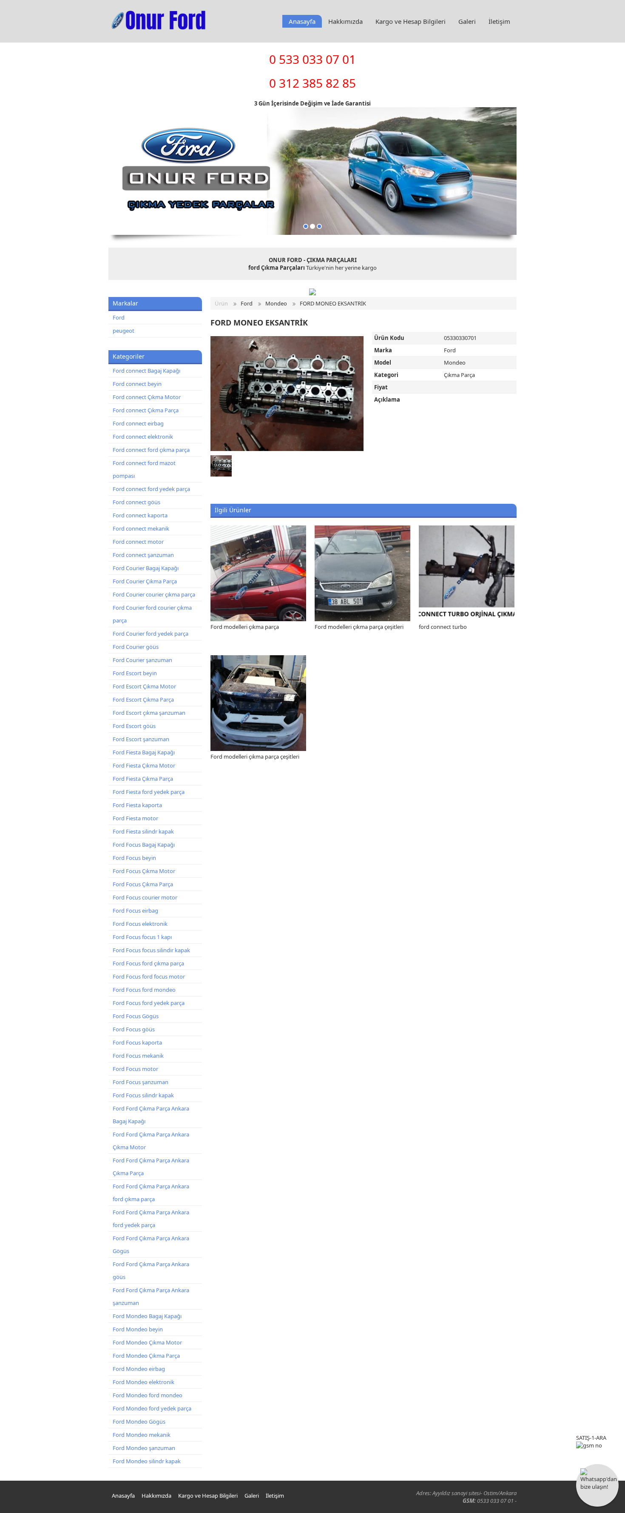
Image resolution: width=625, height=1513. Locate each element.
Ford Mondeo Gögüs (139, 1421)
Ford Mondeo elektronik (143, 1382)
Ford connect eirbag (138, 423)
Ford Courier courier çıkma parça (154, 594)
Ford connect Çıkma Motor (147, 397)
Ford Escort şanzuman (141, 739)
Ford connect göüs (136, 502)
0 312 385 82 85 (312, 83)
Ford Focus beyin (134, 858)
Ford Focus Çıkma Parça (143, 884)
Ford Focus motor (135, 1069)
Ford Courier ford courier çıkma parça (152, 614)
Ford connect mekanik (141, 528)
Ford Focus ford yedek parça (149, 1003)
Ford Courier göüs (136, 647)
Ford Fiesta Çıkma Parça (143, 778)
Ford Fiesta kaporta (137, 805)
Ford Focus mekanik (138, 1055)
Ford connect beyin (137, 384)
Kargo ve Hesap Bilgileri (410, 21)
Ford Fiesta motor (135, 818)
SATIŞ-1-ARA (591, 1438)
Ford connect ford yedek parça (151, 489)
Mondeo (276, 303)
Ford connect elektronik (143, 436)
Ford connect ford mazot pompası (144, 469)
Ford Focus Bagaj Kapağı (144, 844)
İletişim (499, 21)
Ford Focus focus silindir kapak (151, 950)
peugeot (123, 330)
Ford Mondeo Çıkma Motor (147, 1342)
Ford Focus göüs (134, 1029)
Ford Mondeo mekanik (141, 1435)
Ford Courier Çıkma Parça (145, 581)
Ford (119, 317)
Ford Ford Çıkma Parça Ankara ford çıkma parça (151, 1192)
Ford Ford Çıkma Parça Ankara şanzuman (151, 1296)
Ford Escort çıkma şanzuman (149, 713)
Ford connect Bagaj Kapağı (146, 370)
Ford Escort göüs (134, 726)
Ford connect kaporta (140, 515)
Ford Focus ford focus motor (149, 976)
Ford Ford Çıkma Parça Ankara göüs (151, 1270)
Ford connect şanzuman (143, 555)
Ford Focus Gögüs (136, 1016)
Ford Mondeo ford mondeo (147, 1395)
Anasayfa (302, 21)
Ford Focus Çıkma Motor (144, 871)
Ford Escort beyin (135, 673)
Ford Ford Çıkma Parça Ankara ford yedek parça (151, 1218)
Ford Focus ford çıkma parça (148, 963)
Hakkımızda (345, 21)
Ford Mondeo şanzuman (144, 1448)
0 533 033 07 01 (312, 59)
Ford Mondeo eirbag (139, 1369)
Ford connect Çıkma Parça (146, 410)
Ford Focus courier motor (145, 897)
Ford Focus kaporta (137, 1042)
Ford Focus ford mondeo (144, 989)
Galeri (467, 21)
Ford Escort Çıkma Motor (144, 686)
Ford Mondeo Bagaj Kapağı (147, 1316)
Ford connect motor (138, 541)
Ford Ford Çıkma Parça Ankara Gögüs (151, 1244)
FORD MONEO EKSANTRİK (333, 303)
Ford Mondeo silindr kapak (147, 1461)
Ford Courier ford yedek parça (150, 633)
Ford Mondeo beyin (138, 1329)
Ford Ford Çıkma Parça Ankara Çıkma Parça (151, 1166)
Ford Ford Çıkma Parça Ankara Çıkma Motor (151, 1140)
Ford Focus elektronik (140, 924)
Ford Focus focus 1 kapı (142, 937)
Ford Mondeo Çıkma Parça (146, 1355)
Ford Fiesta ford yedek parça (149, 792)
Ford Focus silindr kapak (143, 1095)
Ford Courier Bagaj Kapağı (146, 568)
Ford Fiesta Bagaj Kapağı (144, 752)
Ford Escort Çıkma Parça (143, 699)
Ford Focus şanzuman (140, 1082)
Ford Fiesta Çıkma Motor (144, 765)
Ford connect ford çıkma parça (151, 450)
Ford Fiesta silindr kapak (143, 831)
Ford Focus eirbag (135, 910)
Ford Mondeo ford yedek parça (152, 1408)
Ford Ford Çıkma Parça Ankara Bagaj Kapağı (151, 1115)
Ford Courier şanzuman (142, 660)
